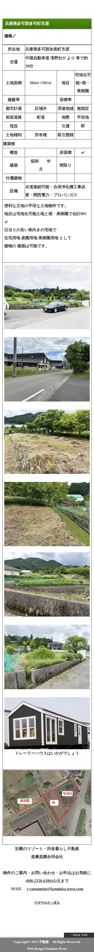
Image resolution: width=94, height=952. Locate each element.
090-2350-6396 (39, 881)
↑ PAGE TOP (79, 935)
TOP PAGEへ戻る (47, 903)
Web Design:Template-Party (47, 948)
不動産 (44, 942)
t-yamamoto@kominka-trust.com (55, 889)
